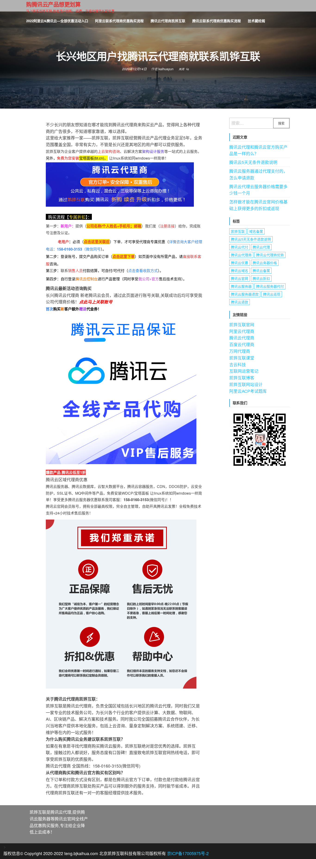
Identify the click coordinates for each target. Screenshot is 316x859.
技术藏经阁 (256, 20)
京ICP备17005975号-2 (188, 853)
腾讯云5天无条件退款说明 (253, 162)
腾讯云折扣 (261, 278)
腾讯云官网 (239, 278)
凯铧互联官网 (241, 324)
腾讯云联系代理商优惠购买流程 (216, 20)
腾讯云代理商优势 (270, 254)
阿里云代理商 (241, 331)
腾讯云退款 (239, 301)
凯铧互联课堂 (241, 358)
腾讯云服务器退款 (245, 294)
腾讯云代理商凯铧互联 (168, 20)
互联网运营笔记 (243, 371)
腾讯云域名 (239, 270)
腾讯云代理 (261, 247)
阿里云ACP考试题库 (248, 391)
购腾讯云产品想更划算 (53, 4)
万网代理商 (239, 351)
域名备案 (256, 231)
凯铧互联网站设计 (246, 384)
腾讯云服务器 (241, 286)
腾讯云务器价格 (265, 262)
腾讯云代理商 (241, 254)
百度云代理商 (241, 344)
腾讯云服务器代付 (270, 286)
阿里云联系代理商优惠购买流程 (119, 20)
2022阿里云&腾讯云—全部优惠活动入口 (57, 20)
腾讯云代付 (239, 247)
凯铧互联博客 (241, 378)
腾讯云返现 (271, 294)
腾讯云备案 (261, 270)
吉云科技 (237, 364)
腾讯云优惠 (239, 262)
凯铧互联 (238, 231)
